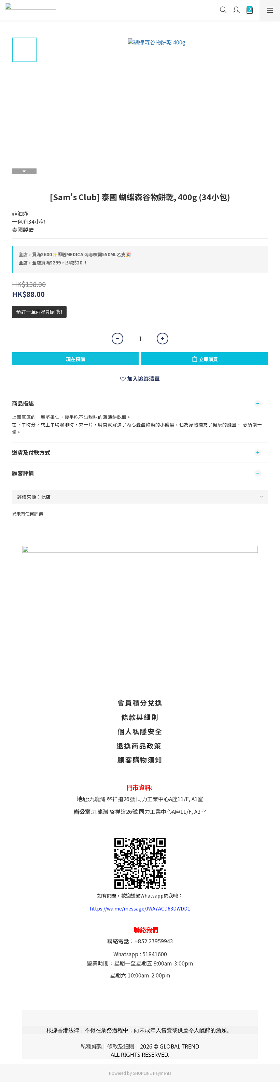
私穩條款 (91, 1046)
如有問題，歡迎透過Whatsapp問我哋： (140, 895)
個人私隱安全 (140, 731)
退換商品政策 (139, 746)
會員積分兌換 (140, 703)
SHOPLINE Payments (152, 1073)
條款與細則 (140, 717)
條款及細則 (120, 1046)
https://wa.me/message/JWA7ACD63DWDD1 (140, 908)
